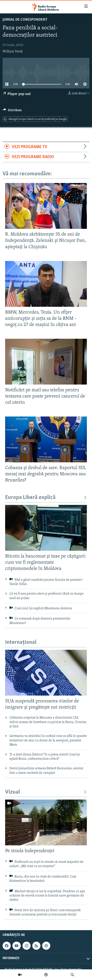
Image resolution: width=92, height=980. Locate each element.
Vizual (12, 792)
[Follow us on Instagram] (26, 946)
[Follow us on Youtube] (16, 946)
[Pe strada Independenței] (46, 822)
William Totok (13, 51)
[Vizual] (19, 974)
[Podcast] (46, 974)
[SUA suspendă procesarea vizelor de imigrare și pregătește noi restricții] (46, 673)
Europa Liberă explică (30, 497)
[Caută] (72, 974)
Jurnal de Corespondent (25, 20)
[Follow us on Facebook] (7, 946)
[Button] (12, 111)
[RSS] (36, 946)
